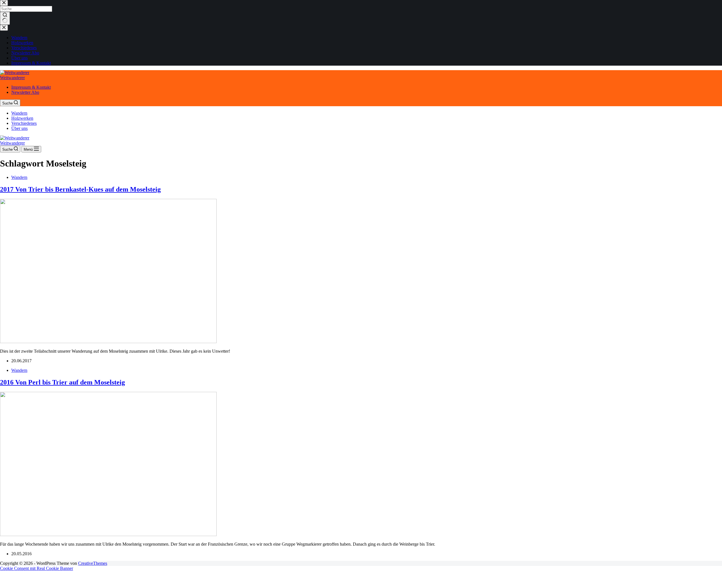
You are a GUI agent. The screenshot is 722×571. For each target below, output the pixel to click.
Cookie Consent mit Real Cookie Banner (36, 568)
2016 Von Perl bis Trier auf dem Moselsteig (62, 382)
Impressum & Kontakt (31, 87)
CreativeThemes (92, 563)
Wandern (19, 113)
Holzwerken (22, 118)
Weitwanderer (12, 77)
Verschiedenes (24, 123)
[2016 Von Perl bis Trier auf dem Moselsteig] (108, 534)
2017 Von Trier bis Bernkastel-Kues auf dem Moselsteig (80, 189)
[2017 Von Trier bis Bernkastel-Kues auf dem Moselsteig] (108, 341)
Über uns (19, 128)
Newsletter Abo (25, 92)
